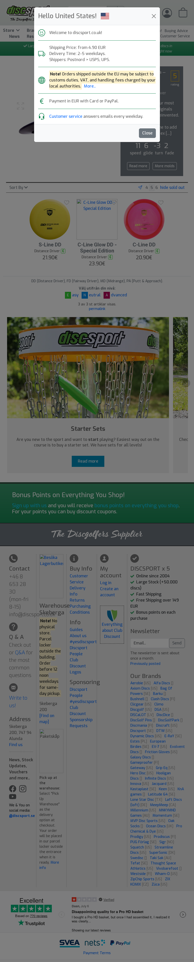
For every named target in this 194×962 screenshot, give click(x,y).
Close (147, 133)
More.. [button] (90, 86)
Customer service (65, 116)
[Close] (154, 16)
